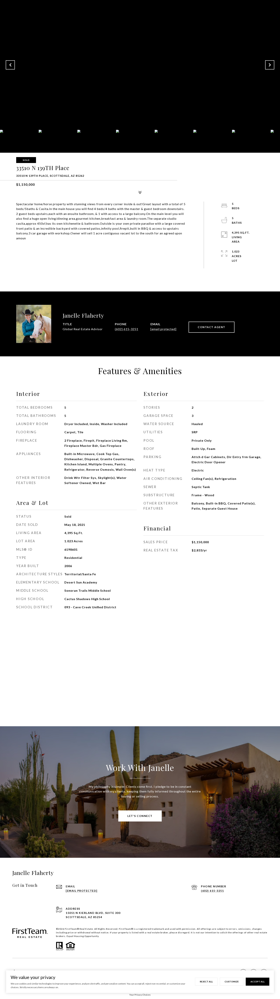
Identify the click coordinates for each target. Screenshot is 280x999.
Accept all (257, 981)
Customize (232, 981)
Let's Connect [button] (140, 815)
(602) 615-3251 (126, 329)
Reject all (206, 981)
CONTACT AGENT (211, 327)
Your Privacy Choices (140, 994)
